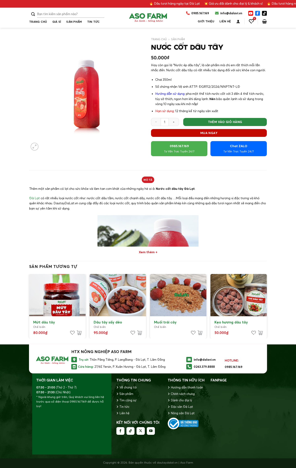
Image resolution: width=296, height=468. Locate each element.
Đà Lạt (34, 198)
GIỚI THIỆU (206, 21)
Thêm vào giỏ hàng (225, 122)
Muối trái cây (165, 322)
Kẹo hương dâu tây (231, 322)
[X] (264, 13)
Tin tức (124, 407)
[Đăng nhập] (238, 21)
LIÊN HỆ (225, 21)
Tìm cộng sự (128, 400)
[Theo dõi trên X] (141, 431)
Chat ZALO (238, 148)
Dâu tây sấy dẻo (108, 322)
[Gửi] (33, 14)
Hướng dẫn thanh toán (187, 387)
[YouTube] (250, 13)
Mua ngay (209, 133)
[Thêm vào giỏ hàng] (79, 332)
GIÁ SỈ (56, 22)
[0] (251, 21)
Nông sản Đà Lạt (183, 413)
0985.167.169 (179, 148)
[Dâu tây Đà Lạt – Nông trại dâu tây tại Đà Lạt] (148, 18)
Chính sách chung (183, 394)
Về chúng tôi (128, 387)
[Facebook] (257, 13)
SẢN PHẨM (74, 22)
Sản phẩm (126, 394)
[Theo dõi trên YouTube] (151, 431)
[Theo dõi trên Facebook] (120, 431)
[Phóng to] (34, 147)
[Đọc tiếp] (200, 332)
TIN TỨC (93, 22)
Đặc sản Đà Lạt (182, 407)
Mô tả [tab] (148, 179)
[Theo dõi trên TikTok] (130, 431)
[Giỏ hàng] (264, 21)
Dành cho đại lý (181, 400)
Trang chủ (38, 22)
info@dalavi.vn (205, 360)
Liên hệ (124, 413)
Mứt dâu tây (44, 322)
